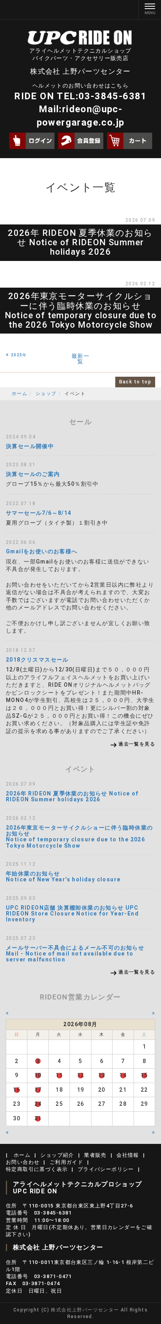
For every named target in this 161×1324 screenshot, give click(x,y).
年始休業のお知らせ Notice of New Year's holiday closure (63, 876)
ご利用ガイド (66, 1162)
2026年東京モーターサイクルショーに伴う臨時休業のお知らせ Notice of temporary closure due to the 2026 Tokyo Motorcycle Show (81, 310)
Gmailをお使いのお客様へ (42, 551)
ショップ (46, 393)
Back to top (135, 382)
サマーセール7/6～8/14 (39, 513)
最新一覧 (80, 359)
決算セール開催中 (30, 446)
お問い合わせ (22, 1162)
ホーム (19, 393)
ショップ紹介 (57, 1155)
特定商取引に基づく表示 (37, 1169)
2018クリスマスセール (37, 660)
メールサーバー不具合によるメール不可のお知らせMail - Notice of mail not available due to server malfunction (75, 954)
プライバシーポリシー (106, 1169)
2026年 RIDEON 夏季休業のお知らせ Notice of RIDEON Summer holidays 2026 (80, 242)
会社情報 (127, 1155)
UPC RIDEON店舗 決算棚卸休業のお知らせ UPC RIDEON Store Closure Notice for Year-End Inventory (72, 914)
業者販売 (95, 1155)
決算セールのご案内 (33, 474)
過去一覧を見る (136, 744)
